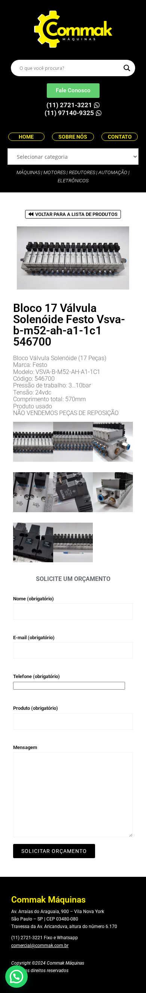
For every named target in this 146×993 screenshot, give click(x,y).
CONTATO (120, 137)
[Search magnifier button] (127, 68)
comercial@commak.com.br (40, 945)
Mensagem (25, 747)
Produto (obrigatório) (35, 708)
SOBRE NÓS (72, 137)
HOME (26, 137)
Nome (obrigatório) (33, 598)
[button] (16, 976)
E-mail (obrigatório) (34, 637)
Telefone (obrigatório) (36, 676)
